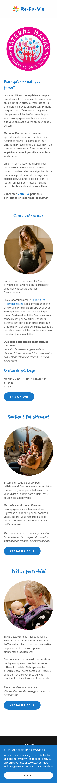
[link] (28, 9)
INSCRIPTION (19, 397)
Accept (28, 775)
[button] (7, 9)
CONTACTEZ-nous (22, 551)
